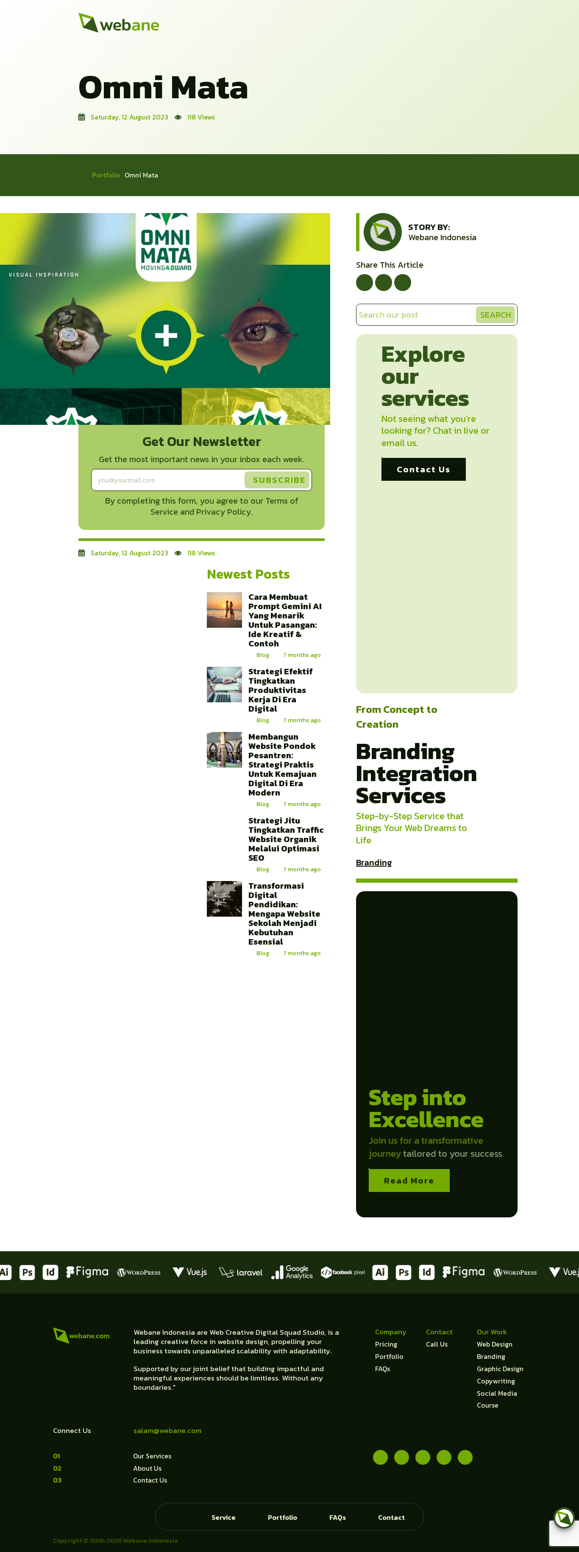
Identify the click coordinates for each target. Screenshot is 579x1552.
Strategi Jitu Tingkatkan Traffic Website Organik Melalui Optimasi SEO (286, 839)
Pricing (386, 1344)
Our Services (152, 1456)
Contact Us (424, 469)
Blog (262, 655)
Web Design (494, 1344)
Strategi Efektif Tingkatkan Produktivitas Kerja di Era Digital (280, 690)
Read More (409, 1180)
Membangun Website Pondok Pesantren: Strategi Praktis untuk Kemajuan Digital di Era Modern (282, 764)
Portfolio (106, 175)
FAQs (382, 1369)
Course (487, 1405)
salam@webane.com (167, 1430)
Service (224, 1517)
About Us (147, 1468)
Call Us (437, 1344)
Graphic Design (500, 1369)
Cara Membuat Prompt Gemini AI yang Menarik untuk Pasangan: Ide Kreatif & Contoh (285, 620)
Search (495, 314)
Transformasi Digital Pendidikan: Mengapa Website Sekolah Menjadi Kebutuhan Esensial (284, 913)
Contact (391, 1517)
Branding (374, 862)
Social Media (497, 1393)
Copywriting (496, 1381)
